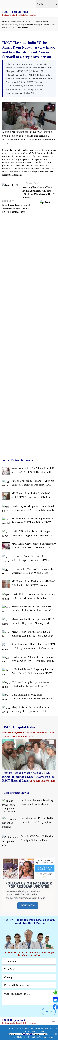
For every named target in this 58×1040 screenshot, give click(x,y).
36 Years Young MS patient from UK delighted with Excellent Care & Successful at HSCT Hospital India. (33, 684)
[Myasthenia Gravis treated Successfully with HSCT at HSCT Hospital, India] (6, 546)
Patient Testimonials (18, 21)
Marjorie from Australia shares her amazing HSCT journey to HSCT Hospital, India (31, 709)
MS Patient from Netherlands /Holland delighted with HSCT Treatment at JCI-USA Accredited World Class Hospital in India (33, 583)
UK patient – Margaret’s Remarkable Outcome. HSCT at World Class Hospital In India (32, 571)
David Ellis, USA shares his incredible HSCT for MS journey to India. (33, 596)
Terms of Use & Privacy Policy (40, 1036)
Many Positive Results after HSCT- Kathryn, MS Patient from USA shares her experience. (33, 633)
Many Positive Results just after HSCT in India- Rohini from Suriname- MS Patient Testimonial (33, 608)
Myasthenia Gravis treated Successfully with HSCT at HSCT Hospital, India (34, 545)
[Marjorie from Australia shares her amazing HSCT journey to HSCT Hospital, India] (6, 710)
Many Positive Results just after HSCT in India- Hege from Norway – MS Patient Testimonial (33, 621)
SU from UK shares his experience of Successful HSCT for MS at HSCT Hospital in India (33, 520)
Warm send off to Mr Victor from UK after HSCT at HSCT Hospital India (33, 470)
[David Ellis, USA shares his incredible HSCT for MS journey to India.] (6, 596)
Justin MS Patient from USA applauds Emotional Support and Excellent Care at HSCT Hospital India (33, 533)
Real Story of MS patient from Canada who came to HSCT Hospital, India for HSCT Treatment (33, 508)
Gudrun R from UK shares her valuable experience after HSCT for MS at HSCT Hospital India (31, 558)
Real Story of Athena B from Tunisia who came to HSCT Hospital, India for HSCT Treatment (33, 659)
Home (4, 21)
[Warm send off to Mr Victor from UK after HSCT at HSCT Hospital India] (6, 471)
